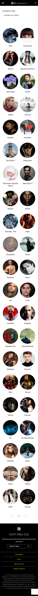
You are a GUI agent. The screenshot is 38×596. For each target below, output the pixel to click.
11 (19, 516)
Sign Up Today (14, 546)
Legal (19, 559)
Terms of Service (19, 569)
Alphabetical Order (11, 15)
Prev (12, 516)
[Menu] (3, 3)
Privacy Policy (19, 564)
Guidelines (19, 554)
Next (25, 516)
